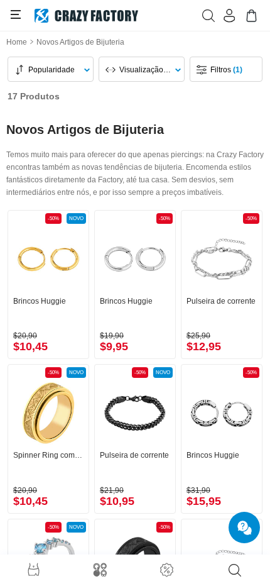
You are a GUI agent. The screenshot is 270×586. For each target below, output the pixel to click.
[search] (235, 570)
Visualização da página (147, 69)
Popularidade (51, 69)
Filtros (226, 69)
